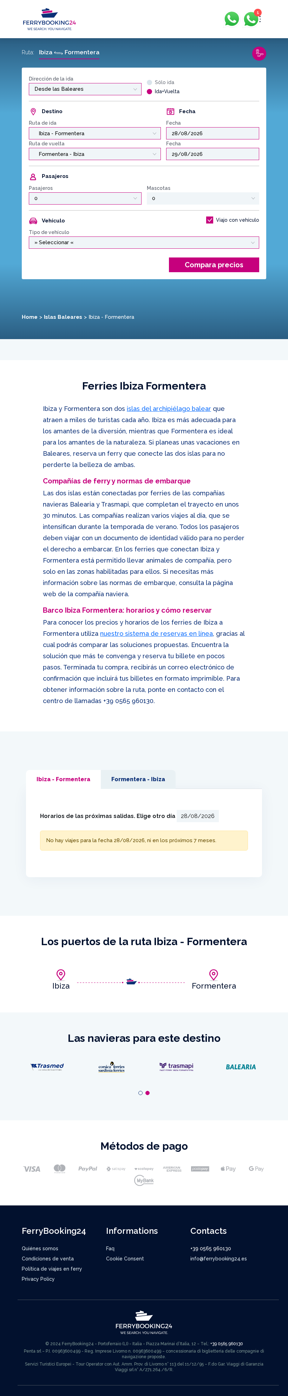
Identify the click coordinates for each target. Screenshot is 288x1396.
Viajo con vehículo (237, 220)
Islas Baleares (63, 317)
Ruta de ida (43, 123)
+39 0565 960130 (128, 700)
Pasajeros (41, 188)
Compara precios (214, 265)
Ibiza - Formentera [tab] (63, 779)
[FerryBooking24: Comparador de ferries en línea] (49, 18)
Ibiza (61, 985)
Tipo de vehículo (49, 232)
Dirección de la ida (51, 79)
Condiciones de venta (48, 1258)
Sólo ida (164, 82)
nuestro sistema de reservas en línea (156, 633)
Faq (110, 1248)
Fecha (173, 123)
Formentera (214, 985)
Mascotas (158, 188)
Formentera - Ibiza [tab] (138, 779)
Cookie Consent (125, 1258)
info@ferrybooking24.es (218, 1258)
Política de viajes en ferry (52, 1269)
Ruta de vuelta (47, 143)
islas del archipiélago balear (169, 408)
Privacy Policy (38, 1279)
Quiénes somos (40, 1248)
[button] (140, 1093)
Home (30, 317)
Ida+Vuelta (167, 91)
